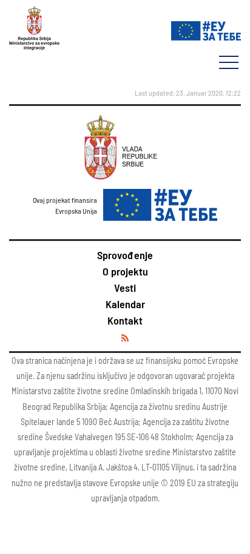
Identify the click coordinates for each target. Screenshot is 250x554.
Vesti (125, 287)
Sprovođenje (125, 255)
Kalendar (125, 304)
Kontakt (125, 320)
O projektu (125, 271)
